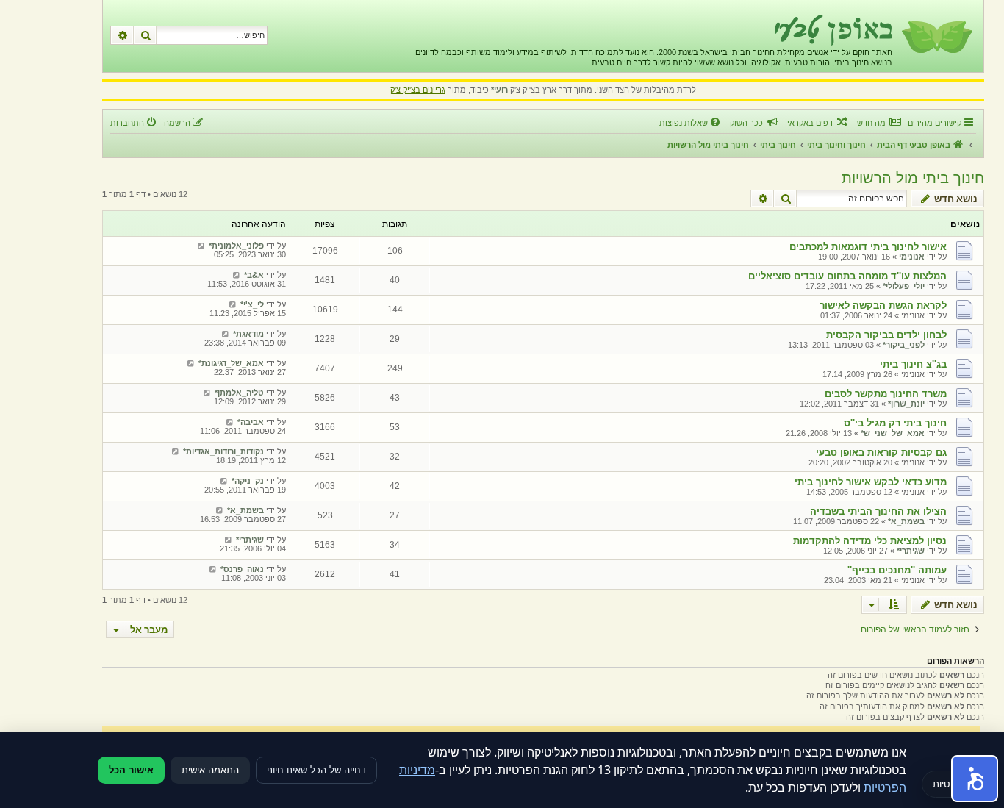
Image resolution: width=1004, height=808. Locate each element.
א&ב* (254, 275)
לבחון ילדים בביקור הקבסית (886, 334)
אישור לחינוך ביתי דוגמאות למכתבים (868, 246)
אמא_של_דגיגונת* (231, 363)
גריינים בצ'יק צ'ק (417, 89)
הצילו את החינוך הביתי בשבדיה (878, 511)
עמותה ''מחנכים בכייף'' (897, 570)
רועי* (499, 89)
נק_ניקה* (248, 480)
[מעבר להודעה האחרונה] (201, 245)
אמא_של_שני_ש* (893, 433)
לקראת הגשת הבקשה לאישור (883, 305)
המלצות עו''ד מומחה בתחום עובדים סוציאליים (847, 276)
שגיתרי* (911, 550)
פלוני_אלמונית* (236, 245)
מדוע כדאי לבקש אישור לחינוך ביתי (871, 481)
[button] (975, 779)
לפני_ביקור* (904, 344)
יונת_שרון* (906, 403)
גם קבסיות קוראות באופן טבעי (881, 452)
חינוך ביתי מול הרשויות (913, 178)
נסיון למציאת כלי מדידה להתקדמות (870, 540)
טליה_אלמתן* (239, 392)
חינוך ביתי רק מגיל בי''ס (895, 423)
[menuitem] (879, 123)
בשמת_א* (906, 521)
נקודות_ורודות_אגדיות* (223, 451)
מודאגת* (248, 333)
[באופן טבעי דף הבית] (936, 36)
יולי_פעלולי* (904, 286)
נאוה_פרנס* (242, 569)
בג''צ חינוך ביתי (913, 364)
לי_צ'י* (252, 304)
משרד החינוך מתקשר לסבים (886, 393)
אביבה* (250, 422)
